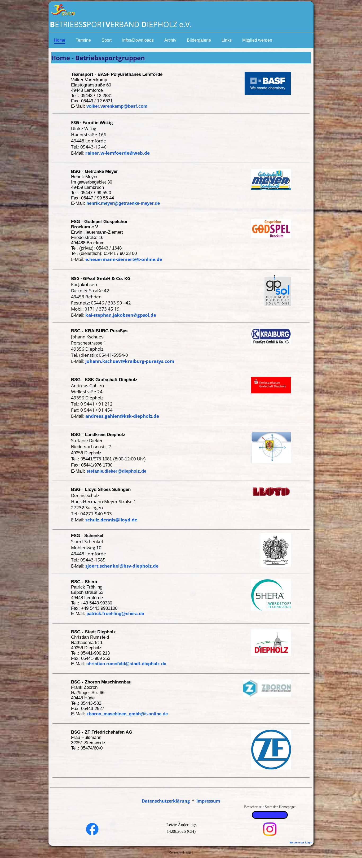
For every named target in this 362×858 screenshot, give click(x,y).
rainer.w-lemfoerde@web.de (117, 153)
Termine (83, 40)
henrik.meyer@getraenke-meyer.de (123, 203)
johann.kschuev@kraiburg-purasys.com (129, 361)
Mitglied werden (257, 40)
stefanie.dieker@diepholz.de (116, 471)
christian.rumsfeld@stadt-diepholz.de (126, 663)
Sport (106, 40)
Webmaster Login (301, 842)
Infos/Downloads (138, 40)
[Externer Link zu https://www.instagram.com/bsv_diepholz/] (269, 834)
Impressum (208, 801)
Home (59, 40)
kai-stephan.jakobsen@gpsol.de (120, 315)
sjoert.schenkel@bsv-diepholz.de (121, 566)
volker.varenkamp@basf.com (116, 106)
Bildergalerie (199, 40)
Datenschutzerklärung (166, 801)
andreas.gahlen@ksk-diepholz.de (122, 416)
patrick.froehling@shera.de (115, 613)
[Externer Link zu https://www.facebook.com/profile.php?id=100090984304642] (92, 834)
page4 (189, 852)
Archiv (170, 40)
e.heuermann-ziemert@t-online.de (123, 259)
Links (227, 40)
